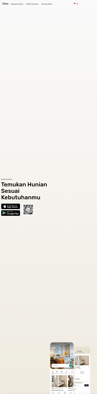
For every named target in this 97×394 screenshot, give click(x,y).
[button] (89, 3)
